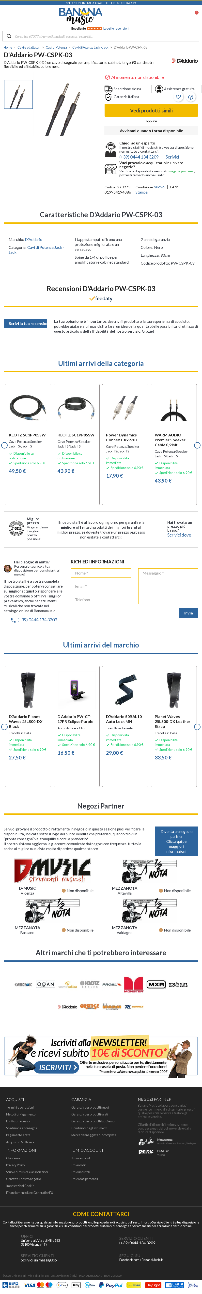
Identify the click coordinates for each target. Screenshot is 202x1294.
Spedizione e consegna (21, 1128)
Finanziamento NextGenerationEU (29, 1193)
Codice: (110, 187)
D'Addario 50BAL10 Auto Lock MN (124, 719)
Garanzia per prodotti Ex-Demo (92, 1121)
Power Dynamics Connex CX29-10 (121, 437)
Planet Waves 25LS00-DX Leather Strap (172, 721)
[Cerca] (9, 36)
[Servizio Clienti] (109, 1240)
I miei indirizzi (80, 1172)
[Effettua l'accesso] (182, 16)
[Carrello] (194, 16)
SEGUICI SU (129, 1255)
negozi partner (181, 171)
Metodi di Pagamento (20, 1114)
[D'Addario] (185, 61)
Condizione (144, 187)
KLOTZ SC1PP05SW (76, 434)
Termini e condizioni (20, 1107)
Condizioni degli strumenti (89, 1128)
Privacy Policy (15, 1165)
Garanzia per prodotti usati (89, 1114)
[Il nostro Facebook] (109, 1258)
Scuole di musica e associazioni (27, 1172)
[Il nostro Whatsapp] (11, 1258)
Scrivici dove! (180, 535)
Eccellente (100, 28)
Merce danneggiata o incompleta (93, 1135)
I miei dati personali (84, 1179)
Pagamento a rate (18, 1135)
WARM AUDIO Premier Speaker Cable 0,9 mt (170, 439)
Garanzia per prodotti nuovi (90, 1107)
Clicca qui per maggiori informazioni (177, 846)
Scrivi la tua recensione (28, 323)
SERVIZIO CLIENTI (136, 1238)
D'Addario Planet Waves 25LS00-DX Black (26, 721)
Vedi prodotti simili (151, 110)
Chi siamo (13, 1158)
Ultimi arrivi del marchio (101, 645)
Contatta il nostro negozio (23, 1179)
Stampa (142, 192)
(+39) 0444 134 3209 (33, 619)
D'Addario (33, 239)
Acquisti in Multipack (20, 1142)
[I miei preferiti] (169, 16)
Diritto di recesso (18, 1121)
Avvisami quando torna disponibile (151, 130)
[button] (4, 445)
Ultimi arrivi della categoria (101, 363)
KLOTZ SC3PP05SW (27, 434)
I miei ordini (79, 1165)
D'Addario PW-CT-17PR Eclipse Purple (75, 719)
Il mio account (80, 1158)
